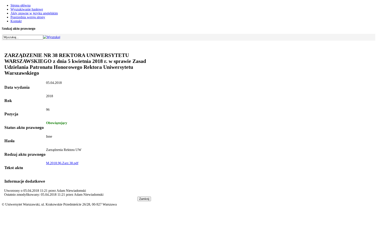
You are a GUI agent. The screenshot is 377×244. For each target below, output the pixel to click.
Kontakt (16, 21)
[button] (51, 37)
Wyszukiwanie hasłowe (26, 9)
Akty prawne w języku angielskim (34, 13)
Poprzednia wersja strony (27, 17)
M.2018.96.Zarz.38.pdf (62, 163)
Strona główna (20, 5)
